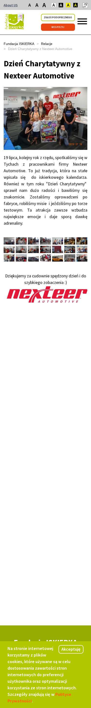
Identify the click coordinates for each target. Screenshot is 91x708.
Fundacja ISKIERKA (19, 44)
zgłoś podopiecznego (58, 17)
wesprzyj (58, 27)
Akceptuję (71, 649)
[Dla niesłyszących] (85, 5)
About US (11, 5)
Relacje (46, 44)
